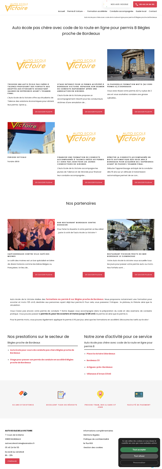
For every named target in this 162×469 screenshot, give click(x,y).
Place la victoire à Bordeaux (101, 353)
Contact (153, 11)
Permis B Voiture (75, 11)
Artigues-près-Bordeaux (100, 367)
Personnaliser (139, 463)
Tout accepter (139, 450)
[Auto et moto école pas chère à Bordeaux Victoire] (16, 7)
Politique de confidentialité (96, 439)
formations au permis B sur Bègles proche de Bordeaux (75, 299)
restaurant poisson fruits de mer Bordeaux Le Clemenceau (127, 255)
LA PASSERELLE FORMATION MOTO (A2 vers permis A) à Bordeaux (129, 85)
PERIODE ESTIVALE (17, 157)
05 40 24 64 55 (146, 4)
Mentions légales (91, 435)
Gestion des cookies (93, 447)
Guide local (141, 11)
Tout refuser (139, 456)
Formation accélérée (97, 11)
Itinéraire (12, 461)
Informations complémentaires (98, 430)
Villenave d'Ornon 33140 (99, 373)
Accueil (61, 11)
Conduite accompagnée (121, 11)
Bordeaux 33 (93, 360)
